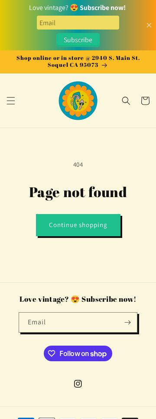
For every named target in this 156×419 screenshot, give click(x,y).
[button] (10, 100)
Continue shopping (78, 225)
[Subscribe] (127, 322)
